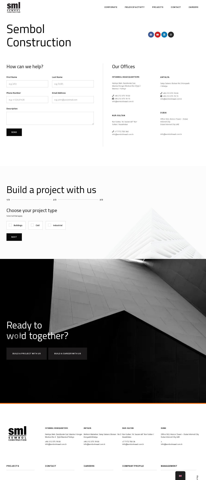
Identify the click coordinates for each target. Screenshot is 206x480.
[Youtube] (158, 35)
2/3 (54, 199)
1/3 (8, 199)
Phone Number (13, 92)
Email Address (59, 92)
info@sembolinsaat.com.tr (56, 444)
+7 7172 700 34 (128, 441)
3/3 (101, 199)
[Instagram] (171, 35)
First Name (11, 77)
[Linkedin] (164, 35)
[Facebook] (151, 35)
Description (11, 108)
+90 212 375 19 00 (53, 441)
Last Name (57, 77)
